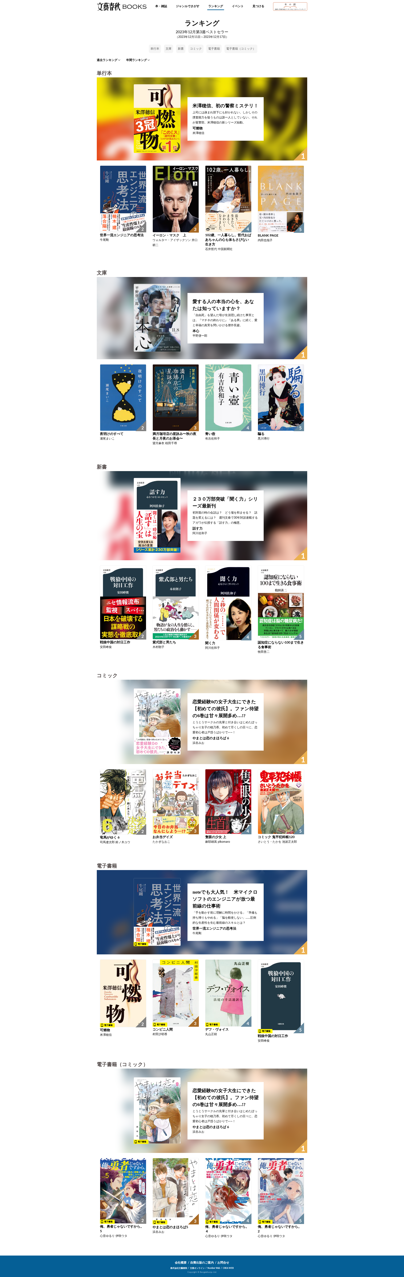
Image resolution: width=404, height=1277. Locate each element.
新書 (181, 48)
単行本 (154, 48)
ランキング (215, 6)
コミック (196, 48)
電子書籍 (214, 48)
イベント (238, 6)
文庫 (168, 48)
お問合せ (223, 1262)
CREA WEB (228, 1268)
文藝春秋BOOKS (121, 7)
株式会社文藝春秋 (178, 1268)
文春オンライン (197, 1268)
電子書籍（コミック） (241, 48)
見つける (258, 6)
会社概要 (181, 1262)
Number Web (213, 1268)
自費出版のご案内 (202, 1262)
